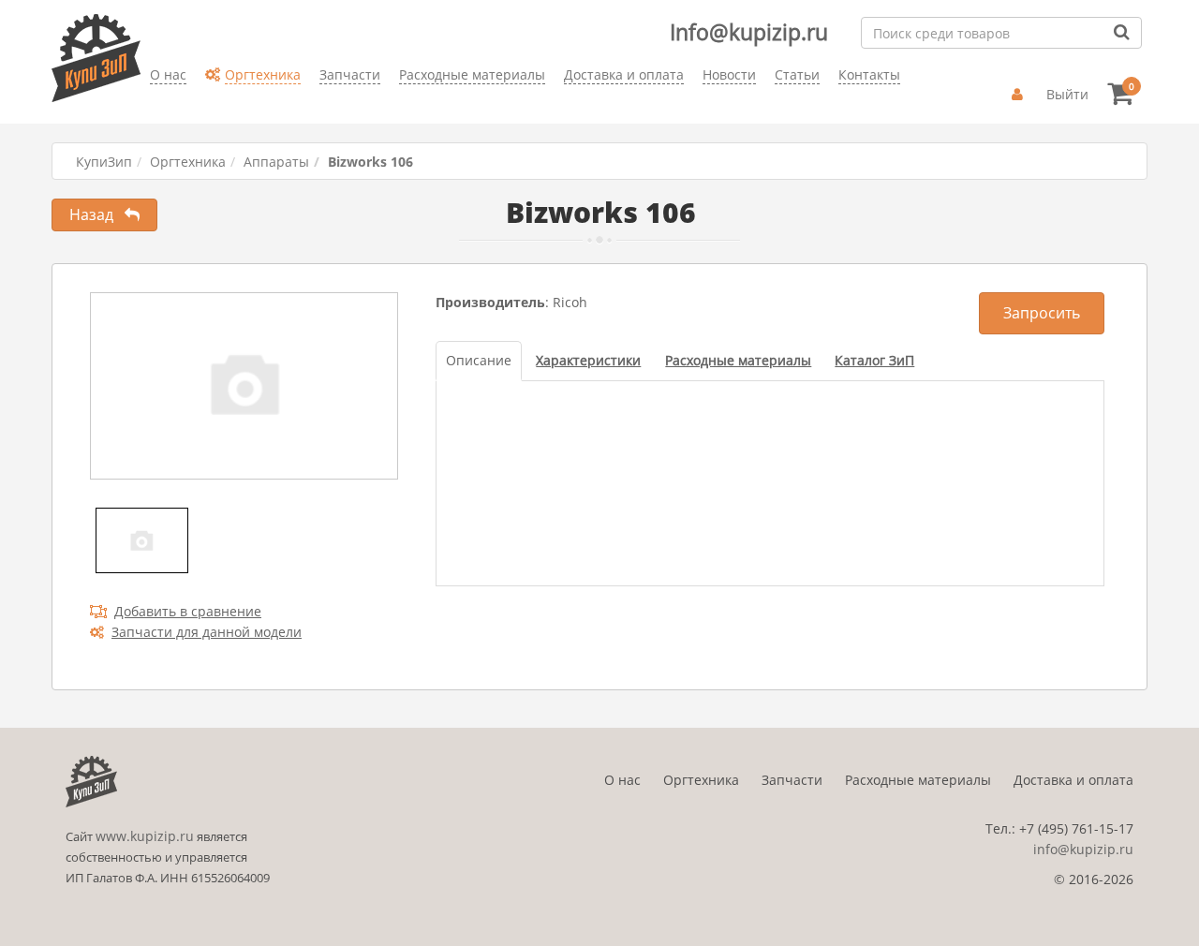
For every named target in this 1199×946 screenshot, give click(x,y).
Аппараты (276, 161)
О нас (622, 780)
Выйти (1067, 94)
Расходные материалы (918, 780)
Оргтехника (188, 161)
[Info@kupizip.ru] (150, 103)
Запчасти (792, 780)
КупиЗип (104, 161)
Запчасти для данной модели (206, 632)
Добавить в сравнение (187, 611)
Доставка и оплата (1073, 780)
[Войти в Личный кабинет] (1019, 94)
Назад (97, 214)
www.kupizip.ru (145, 836)
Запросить (1041, 313)
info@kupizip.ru (1083, 849)
